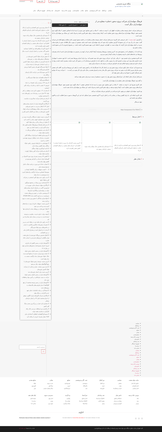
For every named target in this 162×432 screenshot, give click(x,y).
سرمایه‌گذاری (67, 388)
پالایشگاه (85, 386)
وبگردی (68, 398)
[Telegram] (142, 418)
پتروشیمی (84, 383)
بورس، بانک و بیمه (66, 10)
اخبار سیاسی (136, 388)
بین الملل (101, 380)
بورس (137, 403)
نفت (86, 388)
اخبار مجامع (84, 398)
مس (35, 388)
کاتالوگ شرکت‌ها (100, 398)
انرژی (69, 386)
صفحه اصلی (33, 398)
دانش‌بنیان (57, 10)
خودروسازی (67, 383)
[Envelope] (136, 418)
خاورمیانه (102, 388)
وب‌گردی (67, 395)
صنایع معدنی (76, 10)
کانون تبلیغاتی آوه (22, 428)
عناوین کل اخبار (135, 383)
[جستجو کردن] (43, 351)
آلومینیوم (34, 386)
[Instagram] (139, 418)
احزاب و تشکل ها (117, 388)
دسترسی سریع (49, 395)
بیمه (138, 401)
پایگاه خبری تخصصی (123, 4)
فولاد (35, 383)
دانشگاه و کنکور (118, 398)
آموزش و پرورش (118, 403)
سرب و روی (50, 383)
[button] (94, 109)
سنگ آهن (51, 386)
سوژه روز (50, 403)
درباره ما (137, 346)
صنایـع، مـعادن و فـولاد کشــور (122, 6)
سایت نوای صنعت (134, 380)
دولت (120, 386)
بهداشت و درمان (118, 401)
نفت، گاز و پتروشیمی (94, 10)
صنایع (86, 10)
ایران (103, 386)
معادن (82, 10)
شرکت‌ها (84, 395)
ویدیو (103, 403)
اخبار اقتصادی (135, 386)
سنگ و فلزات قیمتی (48, 388)
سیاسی (110, 10)
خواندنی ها (67, 401)
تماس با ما (136, 348)
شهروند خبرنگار (41, 10)
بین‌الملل (104, 10)
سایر (34, 10)
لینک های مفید (32, 395)
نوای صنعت (132, 39)
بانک (138, 398)
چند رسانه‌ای (50, 10)
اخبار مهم (51, 398)
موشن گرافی (101, 401)
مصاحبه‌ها (85, 403)
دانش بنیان (119, 395)
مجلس (120, 383)
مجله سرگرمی (66, 403)
